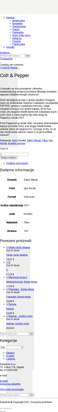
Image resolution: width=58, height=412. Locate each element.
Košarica (5, 52)
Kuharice (17, 38)
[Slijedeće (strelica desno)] (4, 411)
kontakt (4, 381)
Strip (14, 140)
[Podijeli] (7, 408)
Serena (10, 308)
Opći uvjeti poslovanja (12, 389)
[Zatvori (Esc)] (10, 408)
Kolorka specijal (16, 143)
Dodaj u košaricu (8, 158)
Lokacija (10, 358)
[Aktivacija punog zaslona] (4, 408)
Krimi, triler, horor (21, 35)
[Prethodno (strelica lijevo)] (1, 411)
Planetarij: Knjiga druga (18, 296)
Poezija (16, 41)
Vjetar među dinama (17, 254)
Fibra (44, 140)
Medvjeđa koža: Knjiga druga (21, 281)
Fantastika (18, 32)
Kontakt (10, 47)
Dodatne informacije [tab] (17, 163)
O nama (10, 355)
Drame (15, 29)
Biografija (17, 23)
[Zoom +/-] (1, 408)
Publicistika (18, 44)
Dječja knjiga (19, 26)
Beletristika (18, 20)
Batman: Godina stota (17, 323)
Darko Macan (34, 140)
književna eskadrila (10, 383)
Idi (31, 334)
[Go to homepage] (6, 58)
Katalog (10, 17)
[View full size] (19, 68)
